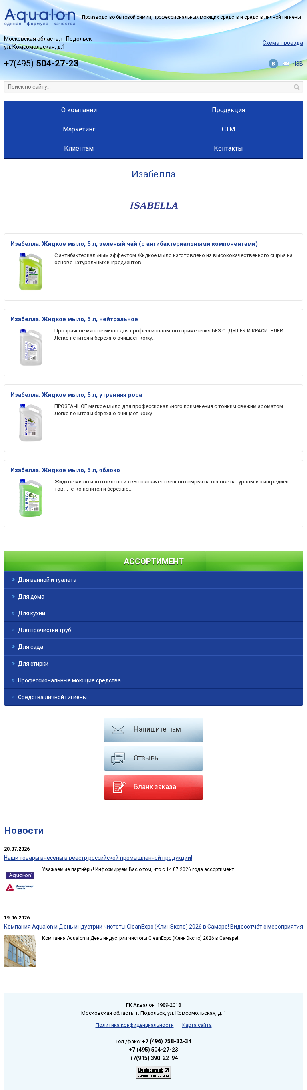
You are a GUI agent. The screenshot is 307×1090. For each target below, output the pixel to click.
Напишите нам (157, 729)
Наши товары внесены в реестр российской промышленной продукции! (98, 858)
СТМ (228, 129)
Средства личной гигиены (52, 697)
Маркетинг (79, 129)
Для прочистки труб (44, 630)
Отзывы (147, 758)
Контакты (228, 148)
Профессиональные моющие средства (69, 680)
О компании (79, 110)
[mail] (286, 64)
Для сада (30, 647)
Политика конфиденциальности (135, 1025)
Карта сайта (197, 1025)
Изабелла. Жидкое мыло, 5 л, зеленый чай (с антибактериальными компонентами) (134, 243)
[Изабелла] (153, 223)
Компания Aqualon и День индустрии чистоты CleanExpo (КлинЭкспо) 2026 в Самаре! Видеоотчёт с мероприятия (153, 926)
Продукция (228, 110)
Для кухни (31, 613)
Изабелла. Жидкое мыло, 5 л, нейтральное (74, 319)
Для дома (31, 596)
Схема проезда (283, 43)
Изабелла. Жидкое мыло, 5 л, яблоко (65, 470)
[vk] (274, 64)
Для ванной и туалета (47, 580)
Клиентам (79, 148)
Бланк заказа (155, 786)
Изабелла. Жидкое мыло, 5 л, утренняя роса (76, 394)
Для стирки (33, 663)
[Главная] (40, 17)
